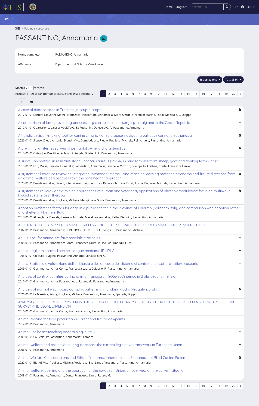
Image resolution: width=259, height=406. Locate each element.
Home (169, 7)
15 (195, 94)
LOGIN (251, 7)
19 (226, 94)
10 (157, 94)
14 (188, 94)
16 (203, 94)
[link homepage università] (32, 7)
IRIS (17, 28)
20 (233, 94)
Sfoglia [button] (180, 7)
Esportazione (209, 80)
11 (165, 94)
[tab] (22, 102)
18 (218, 94)
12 (173, 94)
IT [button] (235, 7)
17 (210, 94)
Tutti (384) (232, 80)
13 (180, 94)
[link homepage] (13, 7)
